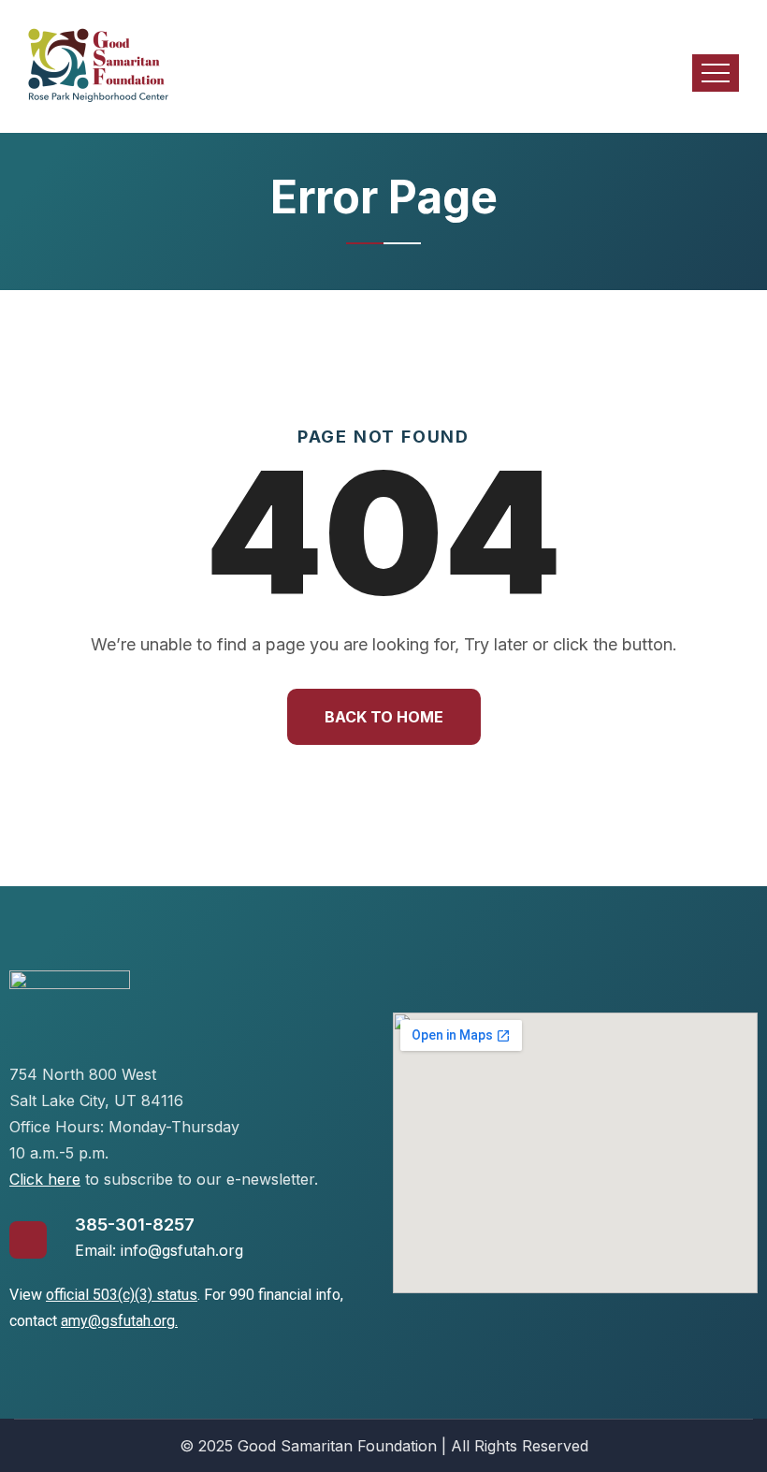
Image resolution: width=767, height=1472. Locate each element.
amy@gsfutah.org (118, 1321)
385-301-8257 (135, 1224)
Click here (44, 1179)
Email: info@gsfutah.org (159, 1250)
